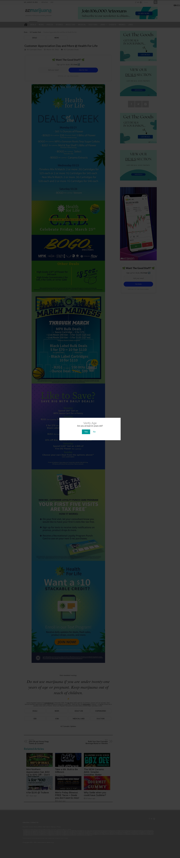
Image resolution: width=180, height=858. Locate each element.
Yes (86, 432)
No (94, 432)
